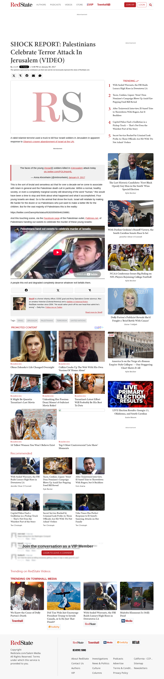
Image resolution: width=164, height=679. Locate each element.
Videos (68, 4)
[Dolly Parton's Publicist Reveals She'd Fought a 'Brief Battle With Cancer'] (130, 300)
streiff (15, 67)
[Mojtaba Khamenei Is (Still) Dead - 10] (136, 596)
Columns (97, 672)
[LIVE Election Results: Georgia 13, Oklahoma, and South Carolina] (130, 394)
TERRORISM (62, 321)
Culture (96, 668)
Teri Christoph (16, 525)
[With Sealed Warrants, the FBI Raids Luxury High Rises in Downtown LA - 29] (100, 596)
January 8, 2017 (77, 177)
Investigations (100, 658)
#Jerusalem (77, 168)
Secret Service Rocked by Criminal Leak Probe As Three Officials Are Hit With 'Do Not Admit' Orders (57, 517)
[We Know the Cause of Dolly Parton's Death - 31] (27, 596)
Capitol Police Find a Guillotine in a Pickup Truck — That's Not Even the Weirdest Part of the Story (24, 517)
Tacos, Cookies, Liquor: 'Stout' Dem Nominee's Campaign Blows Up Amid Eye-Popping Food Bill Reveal (57, 481)
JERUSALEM (32, 321)
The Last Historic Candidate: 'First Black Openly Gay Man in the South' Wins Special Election (130, 186)
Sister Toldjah (130, 324)
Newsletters (140, 668)
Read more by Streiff (93, 312)
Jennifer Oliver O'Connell (21, 486)
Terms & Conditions (123, 668)
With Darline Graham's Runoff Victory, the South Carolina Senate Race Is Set (130, 231)
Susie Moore (130, 417)
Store (79, 4)
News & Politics (100, 663)
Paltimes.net (91, 218)
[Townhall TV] (103, 4)
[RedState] (21, 4)
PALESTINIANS (47, 321)
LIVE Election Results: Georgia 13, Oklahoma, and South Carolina (130, 411)
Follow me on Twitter (53, 307)
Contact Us (77, 663)
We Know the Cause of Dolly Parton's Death (25, 614)
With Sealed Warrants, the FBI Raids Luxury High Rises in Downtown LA (25, 479)
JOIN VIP (130, 4)
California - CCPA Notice (143, 658)
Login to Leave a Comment (57, 553)
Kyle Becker (48, 489)
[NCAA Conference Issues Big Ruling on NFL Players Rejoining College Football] (130, 257)
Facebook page (52, 218)
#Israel (47, 168)
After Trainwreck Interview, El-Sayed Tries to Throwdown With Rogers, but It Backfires (89, 479)
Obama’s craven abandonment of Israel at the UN (48, 141)
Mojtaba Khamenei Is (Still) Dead (135, 614)
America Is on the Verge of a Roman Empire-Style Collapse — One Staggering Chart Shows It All (130, 364)
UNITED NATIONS (78, 321)
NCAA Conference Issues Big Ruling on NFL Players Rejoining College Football (131, 275)
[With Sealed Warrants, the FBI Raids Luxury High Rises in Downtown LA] (25, 465)
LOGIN (142, 4)
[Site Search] (150, 4)
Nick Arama (80, 486)
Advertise (118, 663)
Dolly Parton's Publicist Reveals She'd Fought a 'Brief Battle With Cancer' (131, 318)
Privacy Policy (120, 672)
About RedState (80, 658)
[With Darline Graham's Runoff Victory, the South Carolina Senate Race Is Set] (130, 213)
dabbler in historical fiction (77, 302)
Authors (41, 4)
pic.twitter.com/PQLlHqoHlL (58, 171)
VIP (73, 672)
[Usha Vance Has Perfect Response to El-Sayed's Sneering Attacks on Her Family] (90, 502)
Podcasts (55, 4)
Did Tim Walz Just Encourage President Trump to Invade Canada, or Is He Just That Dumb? (62, 617)
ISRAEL (20, 321)
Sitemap (138, 663)
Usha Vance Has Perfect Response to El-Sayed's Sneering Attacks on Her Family (87, 517)
